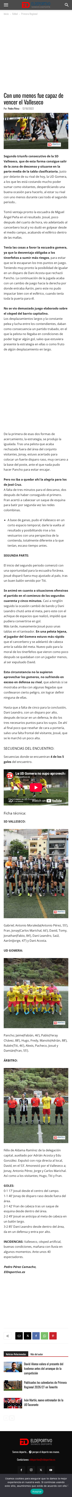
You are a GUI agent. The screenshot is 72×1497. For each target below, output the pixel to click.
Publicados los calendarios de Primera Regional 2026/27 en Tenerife (45, 1384)
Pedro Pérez (13, 108)
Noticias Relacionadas (16, 1354)
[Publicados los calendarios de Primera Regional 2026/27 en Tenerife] (13, 1386)
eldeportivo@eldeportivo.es (42, 1459)
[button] (6, 5)
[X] (27, 1335)
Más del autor (36, 1354)
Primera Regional (29, 14)
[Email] (19, 1335)
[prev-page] (6, 1418)
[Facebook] (36, 1335)
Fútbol (15, 14)
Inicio (6, 14)
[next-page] (12, 1418)
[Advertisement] (36, 54)
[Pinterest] (53, 1335)
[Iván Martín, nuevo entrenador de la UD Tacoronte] (13, 1404)
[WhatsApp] (44, 1335)
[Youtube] (50, 1470)
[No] (67, 1485)
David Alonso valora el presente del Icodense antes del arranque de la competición (43, 1368)
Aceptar (37, 1491)
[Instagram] (31, 1470)
